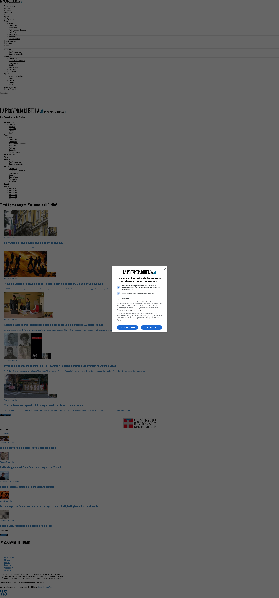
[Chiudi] (164, 268)
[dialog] (139, 299)
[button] (139, 298)
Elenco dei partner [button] (135, 310)
